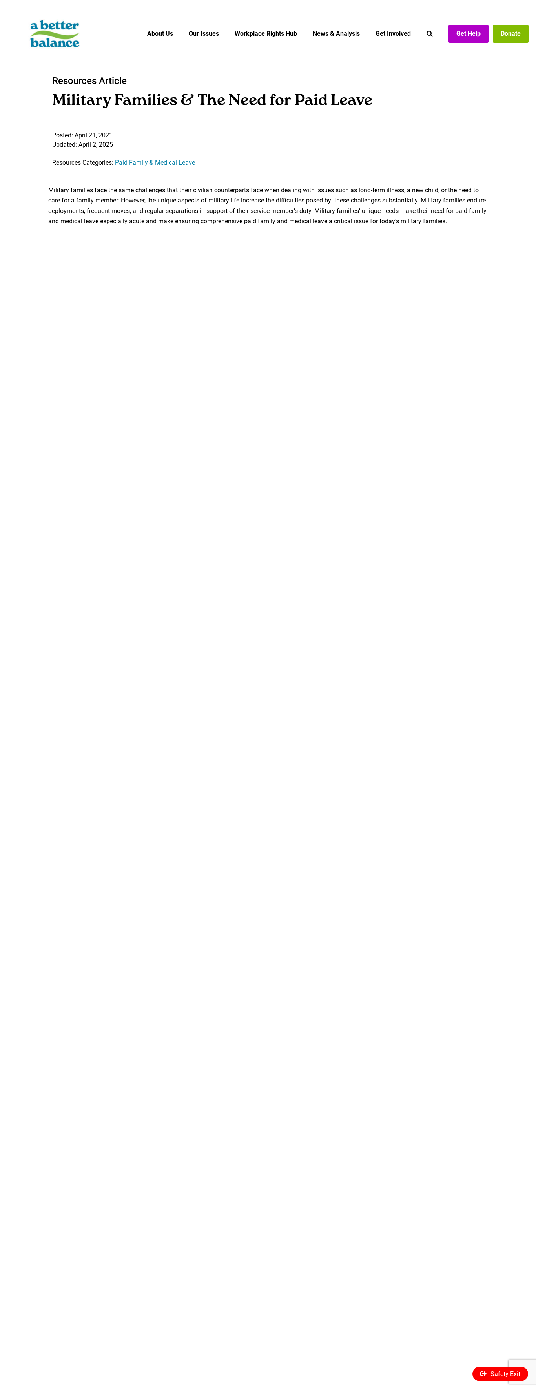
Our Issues (204, 33)
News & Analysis (336, 33)
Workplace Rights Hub (266, 33)
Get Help (468, 33)
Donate (511, 33)
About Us (160, 33)
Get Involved (393, 33)
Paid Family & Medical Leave (155, 162)
